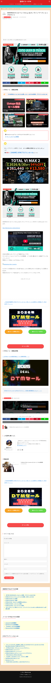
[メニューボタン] (1, 1)
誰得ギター (9, 447)
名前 (5, 559)
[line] (25, 672)
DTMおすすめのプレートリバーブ (13, 651)
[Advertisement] (25, 28)
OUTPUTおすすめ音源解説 (12, 624)
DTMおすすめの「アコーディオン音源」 (15, 605)
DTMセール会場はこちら (25, 674)
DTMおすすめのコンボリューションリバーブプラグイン (19, 653)
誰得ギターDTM (25, 1)
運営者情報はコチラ (21, 445)
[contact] (30, 672)
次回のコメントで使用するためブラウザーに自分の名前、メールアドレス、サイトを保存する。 (25, 573)
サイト (5, 569)
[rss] (28, 672)
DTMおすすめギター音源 (11, 600)
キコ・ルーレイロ (7, 17)
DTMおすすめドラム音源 (11, 598)
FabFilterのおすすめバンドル (13, 658)
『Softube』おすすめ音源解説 (13, 626)
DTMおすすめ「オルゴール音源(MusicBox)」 (16, 602)
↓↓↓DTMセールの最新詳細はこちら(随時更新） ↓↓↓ (16, 356)
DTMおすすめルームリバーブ (12, 649)
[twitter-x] (20, 450)
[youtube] (22, 450)
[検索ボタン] (49, 1)
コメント (6, 542)
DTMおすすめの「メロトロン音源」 (14, 603)
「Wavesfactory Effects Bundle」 (14, 654)
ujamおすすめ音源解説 (11, 622)
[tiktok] (24, 672)
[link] (18, 450)
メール (6, 564)
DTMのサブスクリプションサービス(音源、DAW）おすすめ (20, 596)
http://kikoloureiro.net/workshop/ (11, 228)
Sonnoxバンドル (10, 660)
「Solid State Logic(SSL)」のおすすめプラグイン (18, 661)
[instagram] (22, 672)
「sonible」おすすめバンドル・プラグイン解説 (17, 656)
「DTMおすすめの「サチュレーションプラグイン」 (18, 647)
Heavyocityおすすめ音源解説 (13, 628)
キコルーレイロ (15, 17)
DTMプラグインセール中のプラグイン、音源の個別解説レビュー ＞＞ (23, 390)
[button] (6, 83)
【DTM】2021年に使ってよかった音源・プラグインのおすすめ (20, 595)
